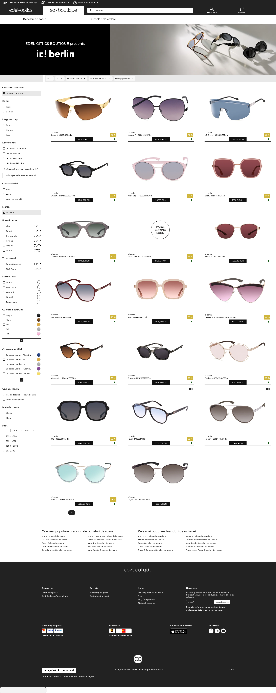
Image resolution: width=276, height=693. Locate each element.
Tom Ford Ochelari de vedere (152, 536)
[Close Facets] (21, 78)
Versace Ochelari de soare (100, 546)
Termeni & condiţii (50, 676)
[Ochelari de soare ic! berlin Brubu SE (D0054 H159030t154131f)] (83, 471)
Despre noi (47, 588)
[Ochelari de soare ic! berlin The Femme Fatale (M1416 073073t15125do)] (237, 288)
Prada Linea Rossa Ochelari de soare (105, 536)
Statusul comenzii (146, 603)
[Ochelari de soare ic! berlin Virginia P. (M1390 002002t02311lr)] (160, 106)
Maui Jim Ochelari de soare (101, 543)
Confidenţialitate (69, 676)
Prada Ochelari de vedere (150, 543)
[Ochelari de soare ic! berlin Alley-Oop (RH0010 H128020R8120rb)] (160, 167)
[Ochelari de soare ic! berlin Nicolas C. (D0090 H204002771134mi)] (83, 349)
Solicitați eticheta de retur (150, 592)
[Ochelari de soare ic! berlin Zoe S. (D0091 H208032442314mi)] (160, 228)
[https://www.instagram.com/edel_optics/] (217, 631)
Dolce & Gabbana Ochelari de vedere (155, 550)
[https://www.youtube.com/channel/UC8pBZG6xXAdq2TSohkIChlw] (223, 631)
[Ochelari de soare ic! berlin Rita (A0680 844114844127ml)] (160, 288)
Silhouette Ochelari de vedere (200, 546)
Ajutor (141, 588)
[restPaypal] (58, 631)
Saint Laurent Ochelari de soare (57, 550)
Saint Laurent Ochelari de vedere (201, 539)
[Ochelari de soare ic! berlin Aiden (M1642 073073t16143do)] (237, 228)
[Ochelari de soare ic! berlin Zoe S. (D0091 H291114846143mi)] (237, 167)
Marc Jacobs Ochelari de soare (102, 550)
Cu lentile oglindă (15, 399)
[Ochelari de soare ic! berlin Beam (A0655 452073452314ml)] (83, 288)
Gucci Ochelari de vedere (150, 546)
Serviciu (94, 588)
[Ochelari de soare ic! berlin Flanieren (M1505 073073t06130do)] (237, 349)
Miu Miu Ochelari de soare (54, 539)
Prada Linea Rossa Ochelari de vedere (204, 550)
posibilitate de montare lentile (21, 395)
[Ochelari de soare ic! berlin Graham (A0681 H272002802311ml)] (83, 167)
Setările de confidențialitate (55, 596)
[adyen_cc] (44, 631)
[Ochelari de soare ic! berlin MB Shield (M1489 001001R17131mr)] (237, 106)
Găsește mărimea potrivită (21, 175)
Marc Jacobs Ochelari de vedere (201, 543)
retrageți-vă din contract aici (59, 670)
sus (231, 669)
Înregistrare (212, 12)
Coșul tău (242, 12)
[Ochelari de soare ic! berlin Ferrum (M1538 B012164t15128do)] (237, 410)
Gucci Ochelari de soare (53, 543)
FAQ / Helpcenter (146, 599)
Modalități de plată (99, 592)
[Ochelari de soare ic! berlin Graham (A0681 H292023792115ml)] (160, 349)
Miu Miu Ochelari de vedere (151, 539)
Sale (8, 189)
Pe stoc (9, 194)
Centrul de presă (50, 592)
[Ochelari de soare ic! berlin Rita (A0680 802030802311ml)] (83, 410)
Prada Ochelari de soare (53, 536)
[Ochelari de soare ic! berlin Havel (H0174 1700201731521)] (160, 410)
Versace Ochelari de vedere (199, 536)
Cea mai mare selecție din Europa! (23, 2)
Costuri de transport (99, 596)
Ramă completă (14, 264)
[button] (20, 10)
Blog (140, 596)
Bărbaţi (9, 112)
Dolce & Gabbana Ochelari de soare (105, 539)
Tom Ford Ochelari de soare (55, 546)
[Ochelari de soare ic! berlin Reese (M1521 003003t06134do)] (83, 106)
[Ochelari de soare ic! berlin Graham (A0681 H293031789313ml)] (83, 228)
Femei (9, 107)
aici (221, 610)
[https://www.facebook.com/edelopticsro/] (211, 631)
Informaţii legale (86, 676)
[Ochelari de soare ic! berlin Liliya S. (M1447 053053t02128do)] (160, 471)
